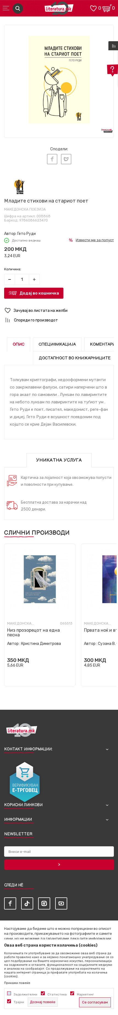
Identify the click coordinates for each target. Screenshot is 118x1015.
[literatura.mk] (59, 9)
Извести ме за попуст (95, 240)
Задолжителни (25, 994)
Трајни (19, 1002)
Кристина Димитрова (41, 643)
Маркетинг (85, 994)
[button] (59, 310)
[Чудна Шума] (19, 186)
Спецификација (57, 344)
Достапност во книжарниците (75, 358)
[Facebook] (52, 159)
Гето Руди (26, 233)
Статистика (57, 994)
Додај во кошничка (39, 293)
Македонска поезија (25, 209)
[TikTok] (27, 903)
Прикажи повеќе (17, 983)
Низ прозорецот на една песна (33, 632)
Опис (18, 344)
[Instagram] (44, 903)
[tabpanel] (59, 79)
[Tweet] (66, 159)
